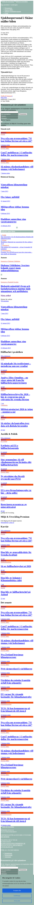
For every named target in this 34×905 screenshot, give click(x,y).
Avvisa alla (17, 901)
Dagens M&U (9, 10)
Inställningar (17, 895)
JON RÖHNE (5, 837)
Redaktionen (8, 853)
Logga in (11, 522)
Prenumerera (8, 8)
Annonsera (8, 857)
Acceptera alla (17, 890)
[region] (17, 890)
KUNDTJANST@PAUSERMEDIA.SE (13, 843)
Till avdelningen (5, 356)
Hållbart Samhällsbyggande (13, 11)
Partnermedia (8, 855)
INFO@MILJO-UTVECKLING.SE (12, 846)
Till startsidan (5, 301)
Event (6, 13)
